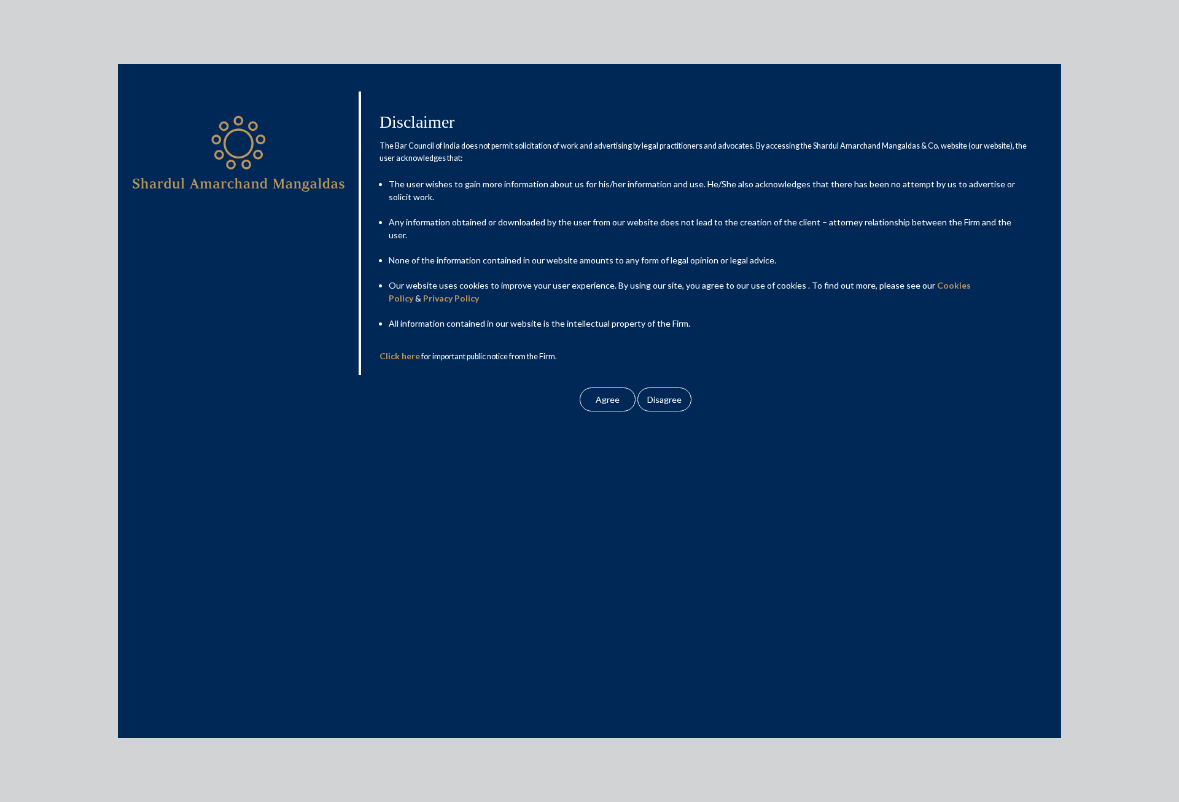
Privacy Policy (451, 298)
